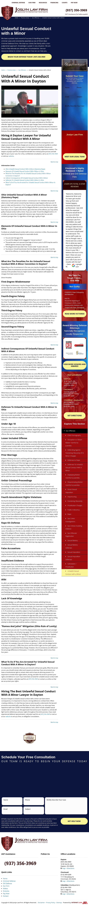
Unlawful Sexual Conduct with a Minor (73, 572)
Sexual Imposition (74, 552)
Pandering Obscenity (75, 501)
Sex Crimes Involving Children (73, 527)
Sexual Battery (73, 540)
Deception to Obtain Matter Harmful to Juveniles (73, 443)
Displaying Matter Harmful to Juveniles (72, 476)
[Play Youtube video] (29, 102)
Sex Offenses (70, 431)
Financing (54, 3)
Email (67, 96)
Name (67, 87)
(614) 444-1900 (69, 406)
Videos (5, 888)
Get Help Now (74, 821)
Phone (79, 87)
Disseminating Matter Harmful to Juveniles (74, 483)
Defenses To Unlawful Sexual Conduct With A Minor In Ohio (24, 180)
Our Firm (31, 3)
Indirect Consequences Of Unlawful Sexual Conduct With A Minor (26, 178)
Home (5, 878)
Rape (69, 514)
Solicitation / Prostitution (70, 565)
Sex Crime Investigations (70, 520)
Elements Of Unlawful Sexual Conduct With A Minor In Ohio (24, 171)
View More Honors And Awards (74, 365)
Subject (79, 96)
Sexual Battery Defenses (71, 546)
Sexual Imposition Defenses (72, 558)
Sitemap (59, 903)
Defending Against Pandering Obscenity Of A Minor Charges (74, 453)
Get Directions (75, 415)
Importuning (72, 497)
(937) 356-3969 (76, 10)
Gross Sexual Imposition (71, 490)
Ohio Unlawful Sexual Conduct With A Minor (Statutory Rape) (25, 169)
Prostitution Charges (75, 505)
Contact (5, 896)
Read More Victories (74, 314)
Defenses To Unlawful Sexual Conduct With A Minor (74, 467)
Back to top (54, 162)
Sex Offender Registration (71, 534)
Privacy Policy (50, 903)
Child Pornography (74, 435)
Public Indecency (74, 510)
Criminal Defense (18, 3)
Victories (6, 891)
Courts (64, 3)
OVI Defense (7, 883)
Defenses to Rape (74, 460)
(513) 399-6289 (69, 396)
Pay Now (74, 3)
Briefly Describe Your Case (74, 106)
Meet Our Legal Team (75, 156)
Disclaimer (41, 903)
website (11, 156)
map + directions (68, 868)
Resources (43, 3)
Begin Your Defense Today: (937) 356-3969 (26, 57)
